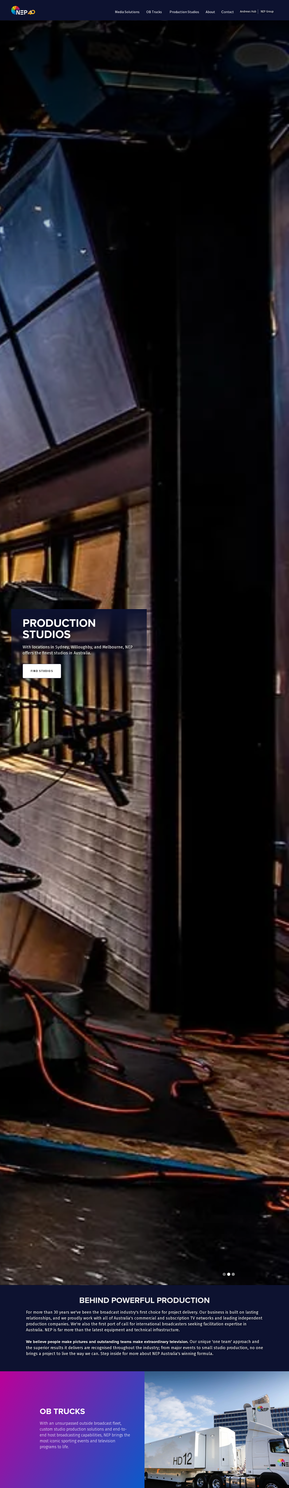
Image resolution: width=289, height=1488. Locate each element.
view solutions (44, 672)
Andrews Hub (248, 11)
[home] (20, 12)
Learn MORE (57, 1465)
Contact (227, 11)
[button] (127, 12)
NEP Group (267, 11)
